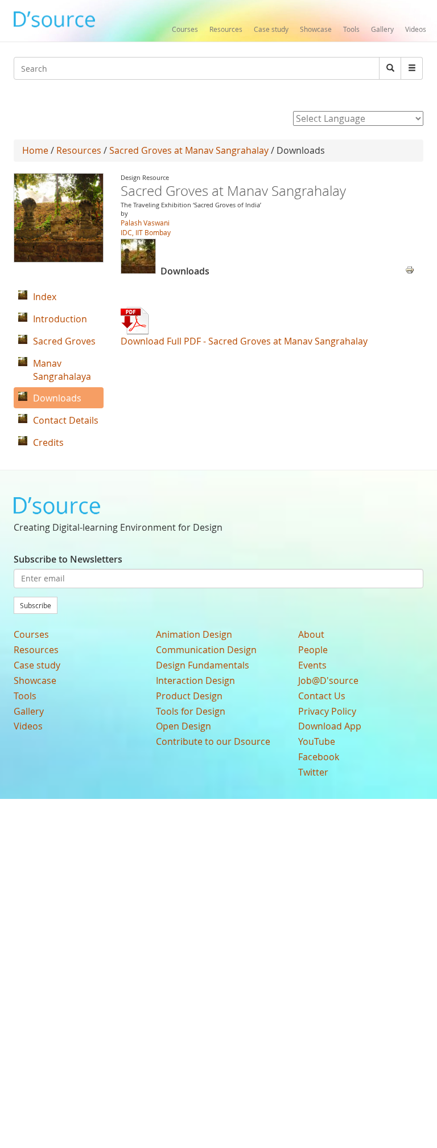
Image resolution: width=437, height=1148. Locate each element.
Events (312, 665)
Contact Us (321, 696)
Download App (329, 726)
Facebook (318, 757)
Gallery (382, 29)
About (311, 634)
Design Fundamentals (202, 665)
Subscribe (35, 605)
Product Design (189, 696)
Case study (271, 29)
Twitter (313, 772)
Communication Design (206, 649)
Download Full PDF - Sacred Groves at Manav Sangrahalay (244, 341)
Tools (351, 29)
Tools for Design (190, 711)
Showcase (316, 29)
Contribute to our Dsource (213, 741)
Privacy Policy (327, 711)
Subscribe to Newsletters (68, 559)
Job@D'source (328, 680)
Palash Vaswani (145, 222)
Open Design (183, 726)
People (313, 649)
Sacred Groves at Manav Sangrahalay (189, 150)
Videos (415, 29)
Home (35, 150)
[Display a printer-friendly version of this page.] (409, 269)
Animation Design (194, 634)
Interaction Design (195, 680)
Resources (225, 29)
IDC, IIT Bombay (146, 232)
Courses (185, 29)
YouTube (316, 741)
